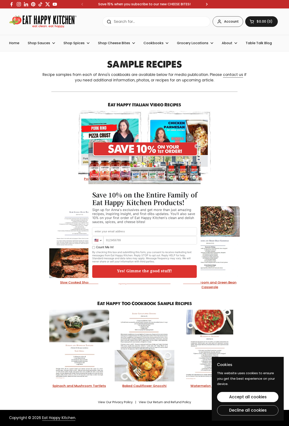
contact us (233, 74)
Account (231, 21)
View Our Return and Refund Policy (165, 402)
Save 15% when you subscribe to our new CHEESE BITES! (144, 4)
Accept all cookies (248, 397)
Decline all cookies (248, 410)
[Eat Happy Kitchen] (43, 22)
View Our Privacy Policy (115, 402)
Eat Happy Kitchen (58, 417)
